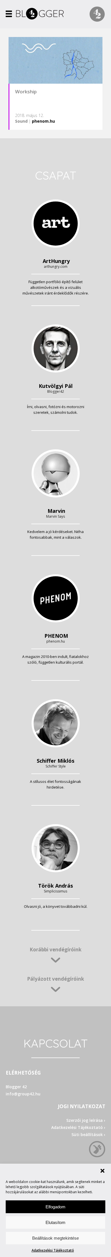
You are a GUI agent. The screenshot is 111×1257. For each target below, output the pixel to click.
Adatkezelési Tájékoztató (53, 1250)
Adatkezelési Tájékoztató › (78, 1127)
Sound (21, 121)
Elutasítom (55, 1222)
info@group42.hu (23, 1093)
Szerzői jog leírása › (85, 1120)
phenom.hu (43, 121)
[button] (102, 1171)
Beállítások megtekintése (55, 1238)
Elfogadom (55, 1206)
